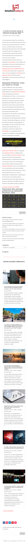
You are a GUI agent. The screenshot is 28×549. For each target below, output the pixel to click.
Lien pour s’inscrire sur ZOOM (10, 187)
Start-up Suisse (7, 291)
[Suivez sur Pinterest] (12, 522)
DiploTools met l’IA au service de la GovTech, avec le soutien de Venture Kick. (13, 407)
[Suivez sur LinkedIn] (10, 522)
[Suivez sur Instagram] (7, 522)
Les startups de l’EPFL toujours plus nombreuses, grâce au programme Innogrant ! (14, 487)
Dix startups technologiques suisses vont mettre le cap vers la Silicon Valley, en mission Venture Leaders (13, 230)
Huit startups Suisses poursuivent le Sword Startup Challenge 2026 (13, 287)
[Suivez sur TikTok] (15, 522)
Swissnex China (6, 75)
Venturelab (5, 131)
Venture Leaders (17, 155)
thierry (6, 35)
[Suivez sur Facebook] (4, 522)
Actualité (17, 35)
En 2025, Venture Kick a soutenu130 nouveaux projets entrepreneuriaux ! (14, 448)
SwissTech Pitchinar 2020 (9, 150)
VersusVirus (12, 62)
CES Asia (19, 73)
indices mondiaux (7, 166)
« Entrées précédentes (8, 511)
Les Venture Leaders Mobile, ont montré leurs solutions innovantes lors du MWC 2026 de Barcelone (13, 225)
